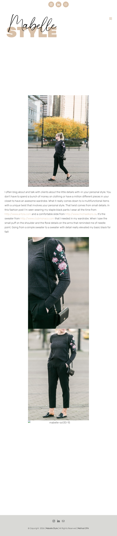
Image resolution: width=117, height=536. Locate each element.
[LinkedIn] (58, 521)
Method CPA (83, 528)
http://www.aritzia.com (18, 214)
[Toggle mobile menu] (110, 18)
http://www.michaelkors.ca (80, 214)
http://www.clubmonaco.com (37, 218)
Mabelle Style (52, 528)
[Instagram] (54, 521)
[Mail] (63, 521)
